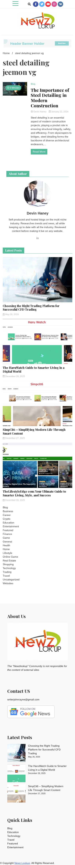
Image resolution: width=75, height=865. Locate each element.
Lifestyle (7, 552)
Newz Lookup (22, 863)
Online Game (10, 556)
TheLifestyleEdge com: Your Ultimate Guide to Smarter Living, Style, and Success (34, 493)
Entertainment (11, 526)
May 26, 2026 (12, 314)
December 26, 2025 (15, 500)
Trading (7, 571)
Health (6, 545)
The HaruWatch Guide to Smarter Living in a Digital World (33, 369)
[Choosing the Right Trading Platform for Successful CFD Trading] (16, 753)
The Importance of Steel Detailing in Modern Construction (50, 97)
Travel (6, 575)
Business (8, 511)
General (7, 541)
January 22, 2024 (59, 111)
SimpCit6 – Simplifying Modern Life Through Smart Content (34, 431)
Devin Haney (40, 111)
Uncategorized (11, 579)
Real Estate (9, 560)
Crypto (6, 518)
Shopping (8, 564)
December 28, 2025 (15, 376)
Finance (7, 534)
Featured (8, 530)
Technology (9, 568)
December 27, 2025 (15, 438)
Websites (8, 583)
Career (7, 515)
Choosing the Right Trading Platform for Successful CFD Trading (31, 308)
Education (8, 522)
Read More (39, 151)
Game (6, 537)
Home (6, 549)
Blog (33, 84)
